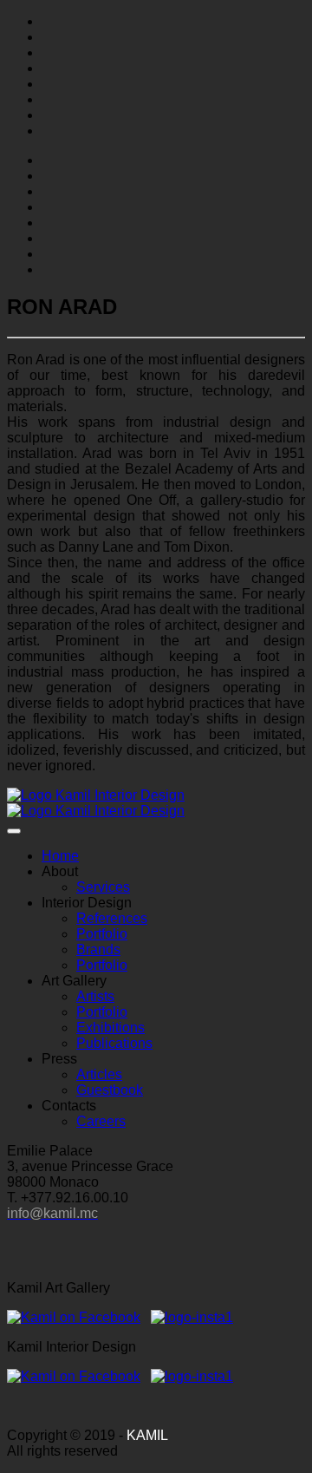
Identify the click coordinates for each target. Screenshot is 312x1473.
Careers (101, 1121)
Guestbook (109, 1090)
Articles (99, 1074)
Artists (95, 996)
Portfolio (101, 933)
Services (103, 887)
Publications (114, 1043)
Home (60, 855)
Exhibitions (110, 1027)
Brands (98, 949)
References (111, 918)
